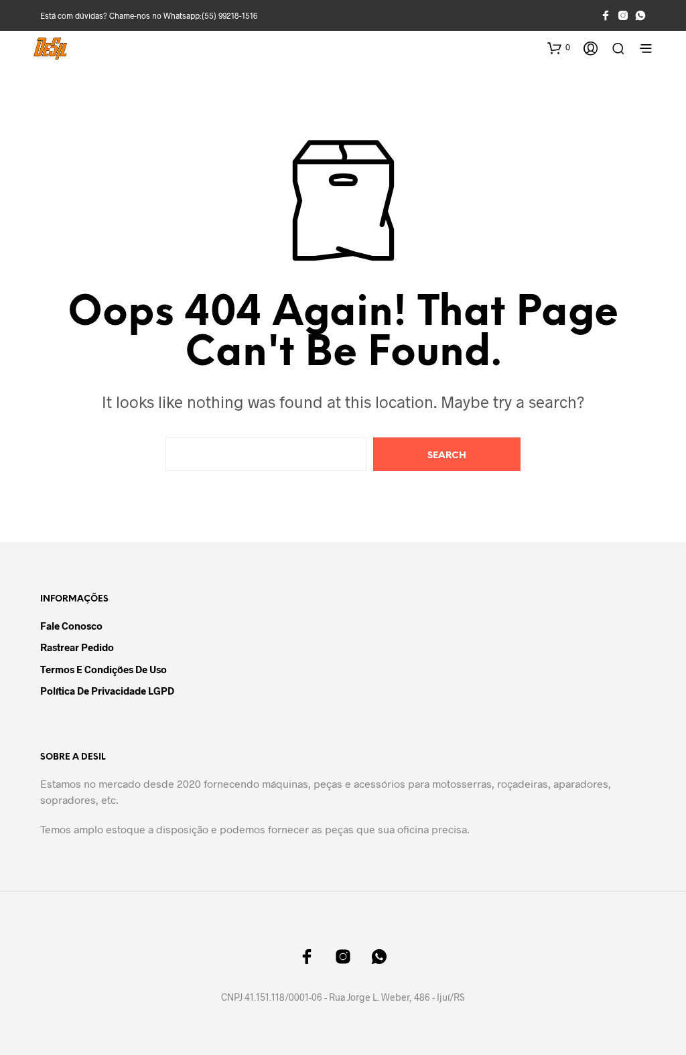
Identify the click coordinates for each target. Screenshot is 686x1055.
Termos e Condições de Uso (103, 669)
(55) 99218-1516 (229, 15)
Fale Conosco (71, 626)
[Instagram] (623, 15)
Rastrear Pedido (77, 647)
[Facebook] (605, 15)
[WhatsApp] (640, 15)
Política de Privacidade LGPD (107, 691)
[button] (558, 47)
